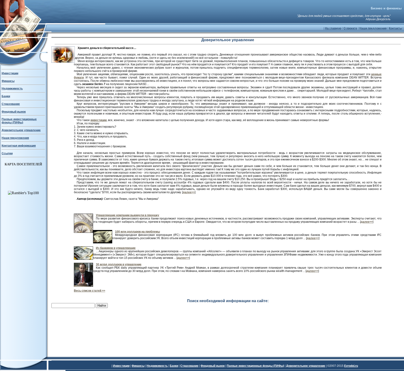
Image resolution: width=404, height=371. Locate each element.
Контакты (395, 28)
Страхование (11, 104)
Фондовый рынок (14, 111)
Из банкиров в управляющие (116, 248)
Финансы (8, 81)
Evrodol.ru (351, 365)
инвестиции (98, 120)
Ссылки (7, 153)
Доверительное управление (21, 130)
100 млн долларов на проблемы (137, 231)
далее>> (189, 192)
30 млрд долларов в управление (118, 264)
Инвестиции (10, 73)
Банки (6, 96)
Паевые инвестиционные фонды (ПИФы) (19, 121)
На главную (333, 28)
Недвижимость (12, 88)
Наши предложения (373, 28)
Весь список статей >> (89, 290)
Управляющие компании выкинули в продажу (127, 215)
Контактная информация (19, 145)
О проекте (350, 28)
